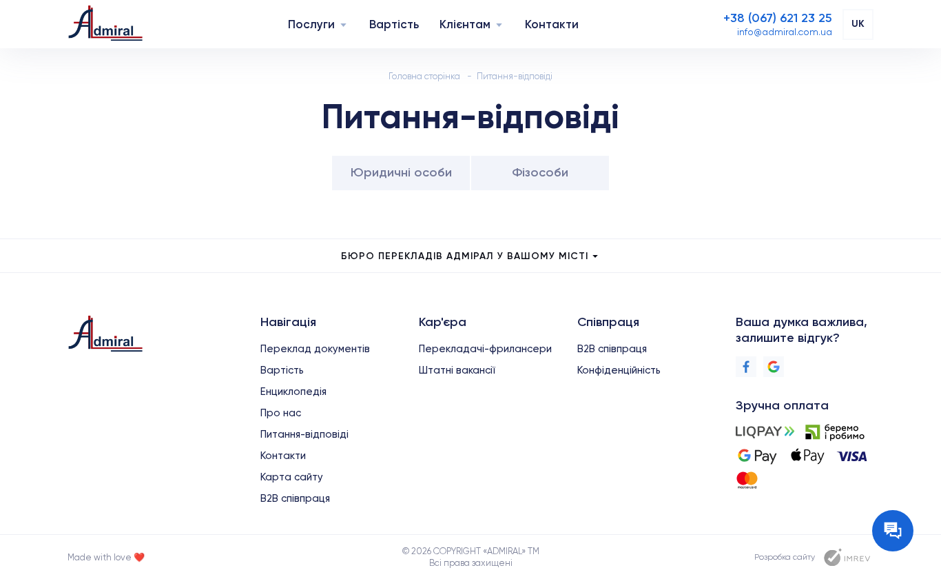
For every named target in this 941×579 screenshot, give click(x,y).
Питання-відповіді (304, 434)
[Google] (773, 366)
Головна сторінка (424, 76)
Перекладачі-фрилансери (485, 349)
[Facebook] (746, 366)
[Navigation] (343, 24)
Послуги (311, 24)
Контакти (552, 24)
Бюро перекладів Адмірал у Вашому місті (464, 256)
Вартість (394, 24)
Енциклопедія (293, 391)
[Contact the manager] (892, 530)
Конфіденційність (619, 370)
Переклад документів (315, 349)
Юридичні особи (401, 172)
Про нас (280, 413)
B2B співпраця (295, 498)
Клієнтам (465, 24)
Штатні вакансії (457, 370)
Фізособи (540, 172)
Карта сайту (291, 477)
